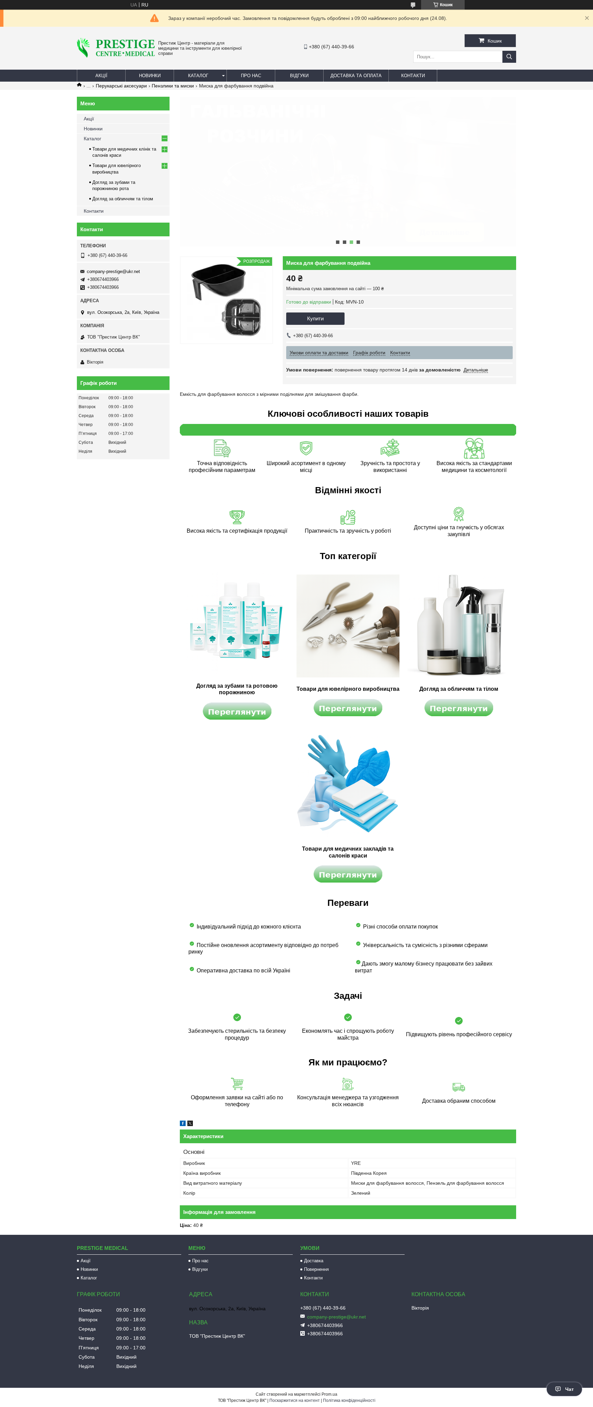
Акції (101, 75)
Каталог (198, 75)
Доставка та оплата (356, 75)
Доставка (313, 1260)
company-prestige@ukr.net (113, 271)
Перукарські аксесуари (121, 85)
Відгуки (299, 75)
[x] (190, 1124)
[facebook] (183, 1124)
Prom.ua (329, 1394)
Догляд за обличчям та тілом (122, 198)
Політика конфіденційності (349, 1400)
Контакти (413, 75)
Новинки (150, 75)
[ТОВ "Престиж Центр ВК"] (116, 56)
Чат (569, 1389)
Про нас (251, 75)
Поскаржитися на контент (294, 1400)
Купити (315, 318)
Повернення (316, 1269)
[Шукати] (509, 57)
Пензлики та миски (173, 85)
